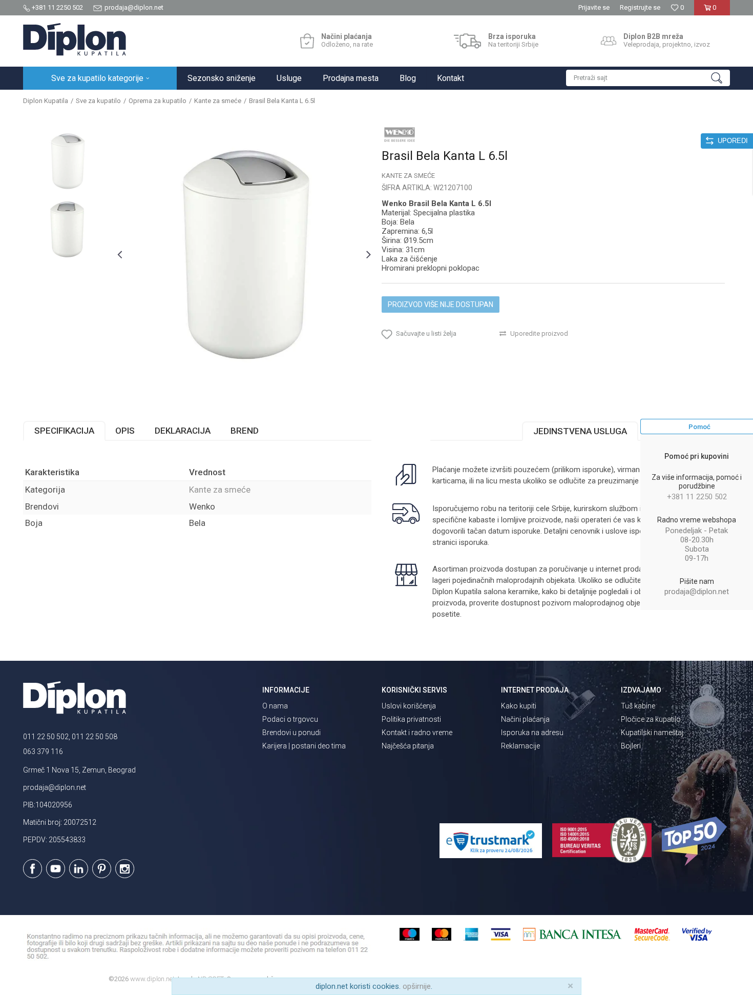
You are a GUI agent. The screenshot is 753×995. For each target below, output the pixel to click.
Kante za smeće (217, 101)
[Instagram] (124, 868)
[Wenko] (399, 134)
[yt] (55, 868)
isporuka (473, 542)
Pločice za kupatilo (651, 719)
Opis (125, 430)
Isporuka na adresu (532, 732)
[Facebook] (32, 868)
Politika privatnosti (411, 719)
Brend (245, 430)
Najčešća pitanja (408, 746)
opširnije (417, 986)
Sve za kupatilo (98, 101)
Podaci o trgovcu (290, 719)
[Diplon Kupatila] (74, 39)
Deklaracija (183, 430)
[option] (67, 161)
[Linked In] (78, 868)
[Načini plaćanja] (307, 41)
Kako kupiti (518, 706)
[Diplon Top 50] (696, 841)
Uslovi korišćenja (409, 706)
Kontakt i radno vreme (417, 732)
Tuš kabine (638, 706)
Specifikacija (64, 430)
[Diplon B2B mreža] (608, 41)
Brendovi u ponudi (291, 732)
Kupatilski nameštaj (652, 732)
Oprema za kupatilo (157, 101)
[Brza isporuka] (467, 41)
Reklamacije (520, 746)
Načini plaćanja (525, 719)
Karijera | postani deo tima (304, 746)
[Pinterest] (101, 868)
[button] (648, 78)
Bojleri (631, 746)
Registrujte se (640, 7)
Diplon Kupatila (45, 101)
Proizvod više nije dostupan (440, 304)
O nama (275, 706)
